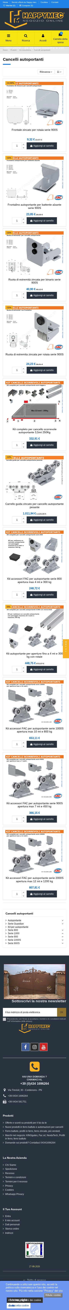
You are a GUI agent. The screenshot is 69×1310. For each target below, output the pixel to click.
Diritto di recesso (34, 1280)
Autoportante (14, 920)
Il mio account (12, 1220)
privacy (29, 1021)
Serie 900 (13, 936)
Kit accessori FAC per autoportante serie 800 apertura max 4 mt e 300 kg (34, 580)
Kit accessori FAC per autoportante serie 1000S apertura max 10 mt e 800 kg (34, 730)
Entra (8, 1216)
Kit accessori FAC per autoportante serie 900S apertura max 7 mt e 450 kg (35, 805)
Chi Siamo (10, 1165)
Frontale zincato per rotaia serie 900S (35, 129)
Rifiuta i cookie (53, 1295)
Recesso (9, 1173)
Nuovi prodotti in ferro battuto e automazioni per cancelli (34, 1127)
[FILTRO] (66, 655)
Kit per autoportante (18, 927)
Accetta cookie (18, 1305)
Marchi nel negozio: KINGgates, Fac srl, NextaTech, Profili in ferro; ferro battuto (35, 1137)
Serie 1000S (14, 940)
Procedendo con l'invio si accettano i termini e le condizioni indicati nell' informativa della (36, 1020)
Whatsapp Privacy (14, 1194)
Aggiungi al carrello (43, 145)
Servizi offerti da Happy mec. (25, 2)
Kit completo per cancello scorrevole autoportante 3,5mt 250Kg (35, 431)
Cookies (44, 2)
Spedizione (11, 1169)
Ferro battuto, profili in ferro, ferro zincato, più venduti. (32, 1131)
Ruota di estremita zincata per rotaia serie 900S (34, 354)
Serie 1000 (13, 933)
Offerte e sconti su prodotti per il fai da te (26, 1122)
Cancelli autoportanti (19, 913)
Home (6, 2)
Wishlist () (10, 5)
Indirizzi (9, 1233)
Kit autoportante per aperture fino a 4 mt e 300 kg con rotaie (34, 655)
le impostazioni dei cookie (24, 1299)
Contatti (54, 2)
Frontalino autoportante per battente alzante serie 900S (34, 206)
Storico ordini (12, 1228)
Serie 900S (14, 943)
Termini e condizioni (15, 1177)
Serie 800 (13, 930)
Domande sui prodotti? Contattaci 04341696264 (30, 1142)
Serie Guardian (16, 923)
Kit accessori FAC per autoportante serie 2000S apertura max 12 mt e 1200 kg (34, 880)
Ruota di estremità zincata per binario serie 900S (34, 281)
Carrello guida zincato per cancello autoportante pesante (34, 505)
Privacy (9, 1185)
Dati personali (12, 1224)
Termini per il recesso (16, 1181)
